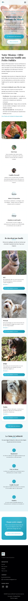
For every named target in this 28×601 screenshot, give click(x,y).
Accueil (3, 564)
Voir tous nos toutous (14, 426)
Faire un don (4, 570)
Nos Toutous (4, 566)
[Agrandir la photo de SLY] (14, 262)
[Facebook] (3, 586)
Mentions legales (14, 598)
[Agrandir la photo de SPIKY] (14, 349)
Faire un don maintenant (14, 533)
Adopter (3, 568)
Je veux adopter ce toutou (12, 288)
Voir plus (5, 284)
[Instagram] (6, 586)
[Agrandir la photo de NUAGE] (14, 306)
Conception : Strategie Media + (14, 596)
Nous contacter (14, 41)
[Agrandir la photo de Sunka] (14, 392)
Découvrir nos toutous (15, 36)
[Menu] (25, 2)
